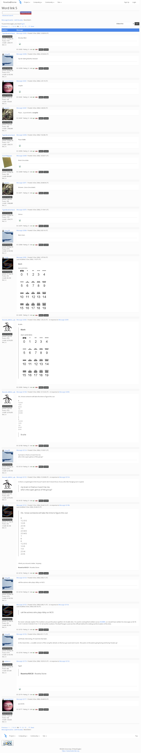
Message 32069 (22, 156)
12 (23, 26)
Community (49, 2)
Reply (41, 49)
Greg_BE (7, 54)
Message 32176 (22, 661)
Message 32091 (22, 257)
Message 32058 (22, 135)
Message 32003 (22, 33)
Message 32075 (22, 210)
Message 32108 (22, 392)
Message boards (7, 20)
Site (59, 2)
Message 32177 (22, 699)
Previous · (5, 26)
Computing (37, 2)
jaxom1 (6, 108)
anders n (7, 661)
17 (29, 26)
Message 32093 (22, 320)
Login (134, 2)
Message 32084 (22, 230)
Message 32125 (22, 477)
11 (20, 26)
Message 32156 (22, 634)
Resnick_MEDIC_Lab (8, 320)
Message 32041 (22, 81)
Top (136, 736)
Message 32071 (22, 183)
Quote (46, 49)
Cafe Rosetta (18, 20)
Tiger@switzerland (8, 33)
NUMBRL (103, 622)
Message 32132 (22, 505)
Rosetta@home (9, 2)
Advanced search (7, 15)
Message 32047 (22, 108)
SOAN (6, 257)
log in (23, 24)
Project (26, 2)
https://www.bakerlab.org (70, 751)
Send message (7, 36)
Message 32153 (22, 605)
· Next (32, 26)
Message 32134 (22, 578)
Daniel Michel (8, 81)
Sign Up (126, 2)
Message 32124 (22, 450)
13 (25, 26)
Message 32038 (22, 54)
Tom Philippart (7, 156)
